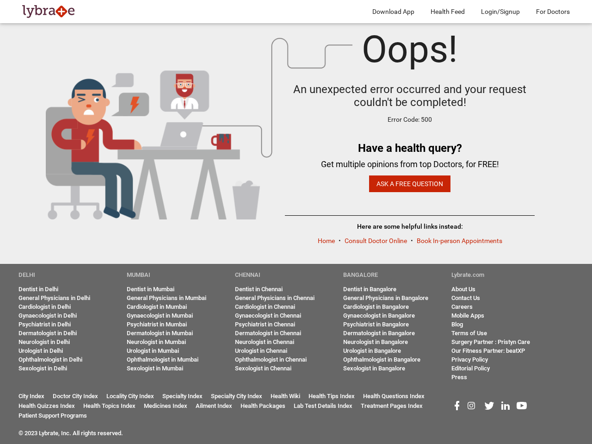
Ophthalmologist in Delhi (50, 359)
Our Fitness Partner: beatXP (488, 350)
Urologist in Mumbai (153, 350)
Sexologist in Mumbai (155, 368)
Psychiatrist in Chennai (265, 324)
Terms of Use (469, 333)
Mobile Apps (467, 315)
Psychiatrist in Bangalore (376, 324)
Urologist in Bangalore (372, 350)
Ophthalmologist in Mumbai (162, 359)
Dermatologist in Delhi (47, 333)
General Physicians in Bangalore (385, 297)
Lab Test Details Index (323, 405)
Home (327, 240)
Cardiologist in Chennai (265, 306)
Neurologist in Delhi (44, 341)
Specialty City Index (236, 396)
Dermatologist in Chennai (268, 333)
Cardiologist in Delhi (44, 306)
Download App (393, 11)
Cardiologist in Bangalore (376, 306)
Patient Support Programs (52, 415)
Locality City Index (130, 396)
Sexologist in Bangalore (374, 368)
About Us (463, 289)
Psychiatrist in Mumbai (157, 324)
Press (459, 377)
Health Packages (262, 405)
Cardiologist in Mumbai (157, 306)
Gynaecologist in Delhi (47, 315)
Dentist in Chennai (259, 289)
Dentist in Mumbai (150, 289)
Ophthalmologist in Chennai (271, 359)
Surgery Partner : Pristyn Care (490, 341)
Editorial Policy (470, 368)
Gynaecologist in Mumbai (160, 315)
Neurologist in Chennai (264, 341)
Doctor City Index (75, 396)
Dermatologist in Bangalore (379, 333)
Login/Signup (500, 11)
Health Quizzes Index (46, 405)
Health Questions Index (394, 396)
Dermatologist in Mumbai (160, 333)
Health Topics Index (109, 405)
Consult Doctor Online (376, 240)
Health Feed (448, 11)
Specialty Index (182, 396)
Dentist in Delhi (38, 289)
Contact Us (465, 297)
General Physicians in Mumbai (166, 297)
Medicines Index (165, 405)
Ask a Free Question (409, 184)
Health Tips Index (331, 396)
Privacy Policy (469, 359)
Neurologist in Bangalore (375, 341)
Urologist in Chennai (261, 350)
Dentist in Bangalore (369, 289)
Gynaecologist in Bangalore (379, 315)
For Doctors (553, 11)
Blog (457, 324)
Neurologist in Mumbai (156, 341)
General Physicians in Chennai (274, 297)
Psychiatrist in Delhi (44, 324)
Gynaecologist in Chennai (268, 315)
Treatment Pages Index (392, 405)
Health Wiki (285, 396)
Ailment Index (214, 405)
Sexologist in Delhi (42, 368)
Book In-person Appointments (459, 240)
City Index (31, 396)
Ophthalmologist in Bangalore (381, 359)
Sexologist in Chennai (263, 368)
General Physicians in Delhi (54, 297)
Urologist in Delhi (40, 350)
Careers (462, 306)
